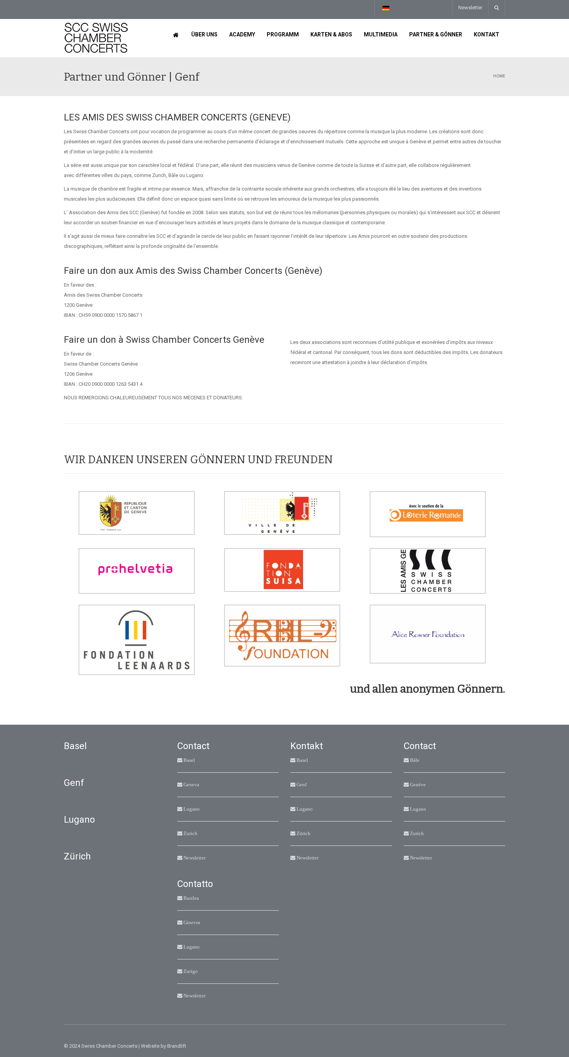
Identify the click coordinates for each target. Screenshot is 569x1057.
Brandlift (176, 1046)
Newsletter (470, 7)
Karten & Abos (331, 34)
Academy (242, 34)
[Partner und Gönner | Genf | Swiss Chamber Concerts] (96, 38)
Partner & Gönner (435, 34)
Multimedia (381, 34)
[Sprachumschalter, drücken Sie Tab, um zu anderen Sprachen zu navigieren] (385, 7)
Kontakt (486, 34)
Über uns (204, 34)
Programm (283, 34)
